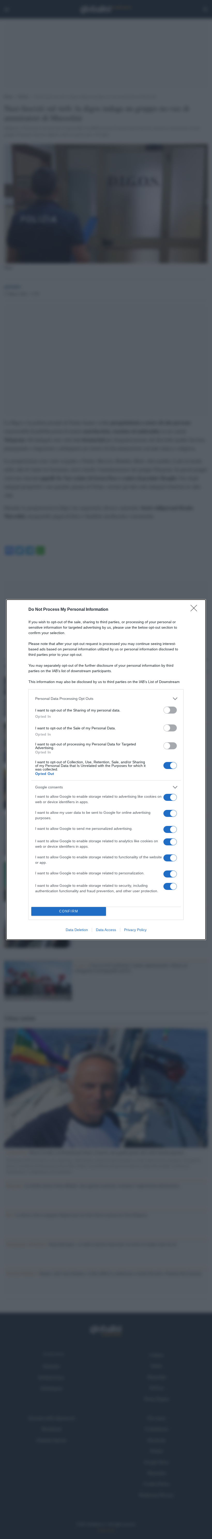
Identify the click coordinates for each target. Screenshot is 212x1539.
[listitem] (106, 698)
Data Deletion (77, 930)
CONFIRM (68, 911)
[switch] (170, 710)
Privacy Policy (135, 930)
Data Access (106, 930)
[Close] (195, 610)
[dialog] (106, 770)
